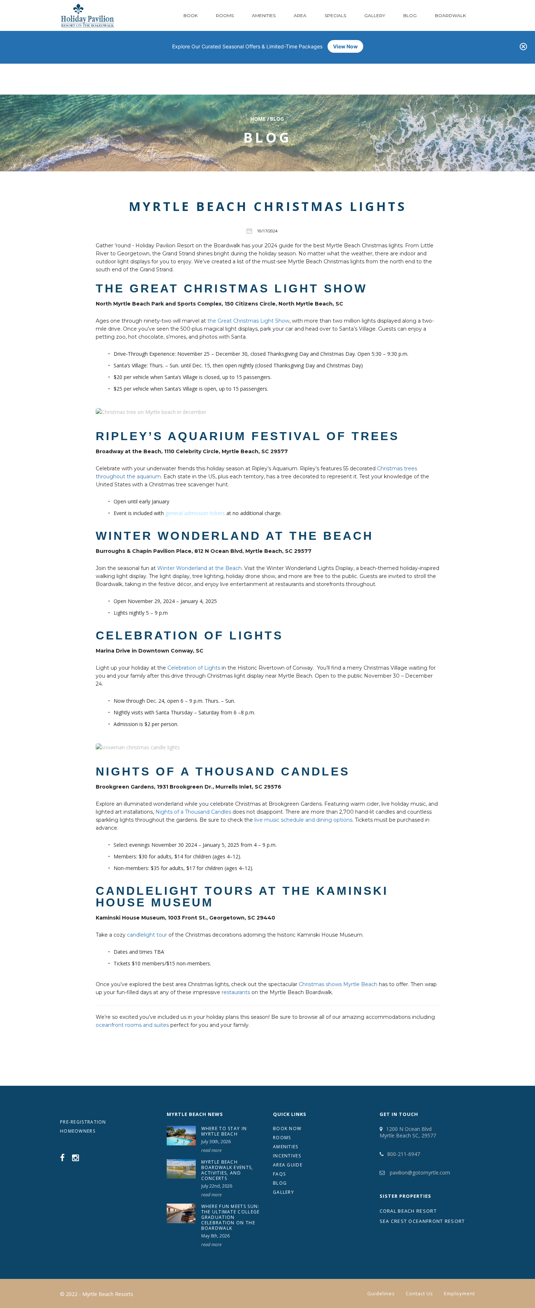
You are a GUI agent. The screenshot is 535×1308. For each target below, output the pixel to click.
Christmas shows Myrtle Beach (338, 984)
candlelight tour (147, 935)
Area (300, 15)
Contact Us (419, 1293)
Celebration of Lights (193, 668)
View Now (345, 46)
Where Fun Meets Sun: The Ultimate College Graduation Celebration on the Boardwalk (230, 1217)
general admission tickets (195, 513)
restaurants (236, 992)
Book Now (287, 1128)
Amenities (264, 15)
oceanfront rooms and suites (132, 1025)
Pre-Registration (83, 1122)
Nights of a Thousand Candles (193, 812)
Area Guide (287, 1165)
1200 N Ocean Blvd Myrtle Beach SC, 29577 (408, 1132)
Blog (410, 15)
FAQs (279, 1174)
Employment (459, 1293)
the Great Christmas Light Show (248, 321)
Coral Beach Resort (408, 1211)
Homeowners (77, 1131)
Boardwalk (450, 15)
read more (211, 1150)
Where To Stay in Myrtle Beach (224, 1131)
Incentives (287, 1156)
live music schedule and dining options (303, 820)
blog (277, 118)
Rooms (225, 15)
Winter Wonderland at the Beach (199, 568)
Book (190, 15)
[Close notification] (523, 46)
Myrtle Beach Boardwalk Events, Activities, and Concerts (227, 1170)
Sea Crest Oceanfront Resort (422, 1221)
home (258, 118)
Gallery (374, 15)
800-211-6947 (403, 1154)
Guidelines (381, 1293)
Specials (335, 15)
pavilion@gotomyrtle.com (419, 1172)
